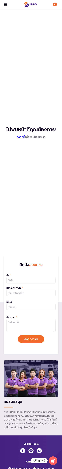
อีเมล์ (9, 302)
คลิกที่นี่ (21, 137)
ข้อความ (11, 317)
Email (39, 450)
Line (31, 450)
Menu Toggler (6, 4)
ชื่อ (8, 275)
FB (22, 450)
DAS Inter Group (30, 4)
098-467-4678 (55, 4)
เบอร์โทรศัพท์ (14, 288)
